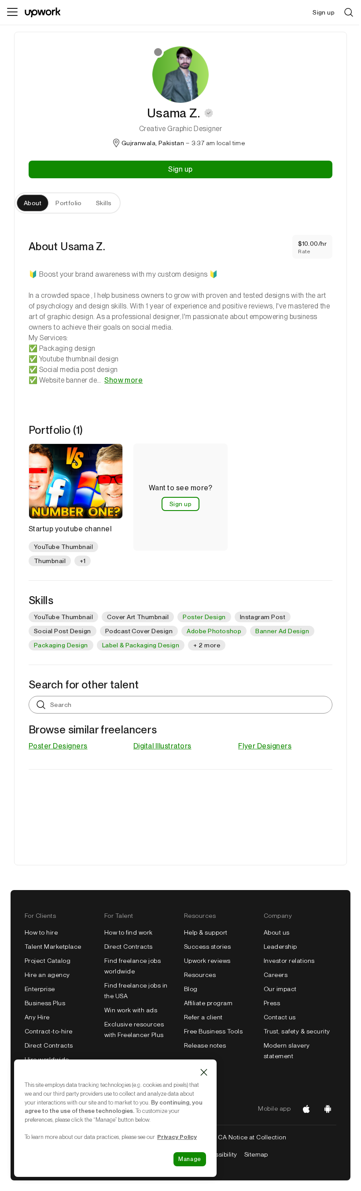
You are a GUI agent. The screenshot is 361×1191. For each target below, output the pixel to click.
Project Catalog (47, 960)
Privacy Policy (177, 1136)
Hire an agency (47, 974)
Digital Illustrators (162, 746)
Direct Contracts (49, 1045)
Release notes (205, 1045)
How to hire (41, 932)
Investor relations (289, 960)
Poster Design (204, 616)
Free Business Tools (213, 1031)
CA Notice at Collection (252, 1137)
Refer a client (203, 1017)
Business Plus (45, 1003)
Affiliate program (208, 1003)
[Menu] (12, 12)
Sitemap (256, 1154)
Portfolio (68, 203)
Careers (275, 974)
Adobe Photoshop (214, 631)
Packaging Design (61, 645)
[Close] (203, 1072)
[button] (208, 113)
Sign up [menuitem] (324, 12)
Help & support (206, 932)
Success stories (207, 946)
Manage (189, 1159)
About (32, 203)
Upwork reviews (207, 960)
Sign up (180, 169)
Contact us (280, 1017)
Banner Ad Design (282, 631)
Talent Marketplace (53, 946)
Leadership (280, 946)
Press (272, 1003)
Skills (104, 203)
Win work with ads (130, 1010)
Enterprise (40, 988)
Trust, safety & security (297, 1031)
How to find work (128, 932)
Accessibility (218, 1154)
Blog (191, 988)
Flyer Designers (264, 746)
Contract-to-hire (49, 1031)
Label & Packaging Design (141, 645)
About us (277, 932)
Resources (200, 974)
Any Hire (37, 1017)
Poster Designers (58, 746)
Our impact (280, 988)
